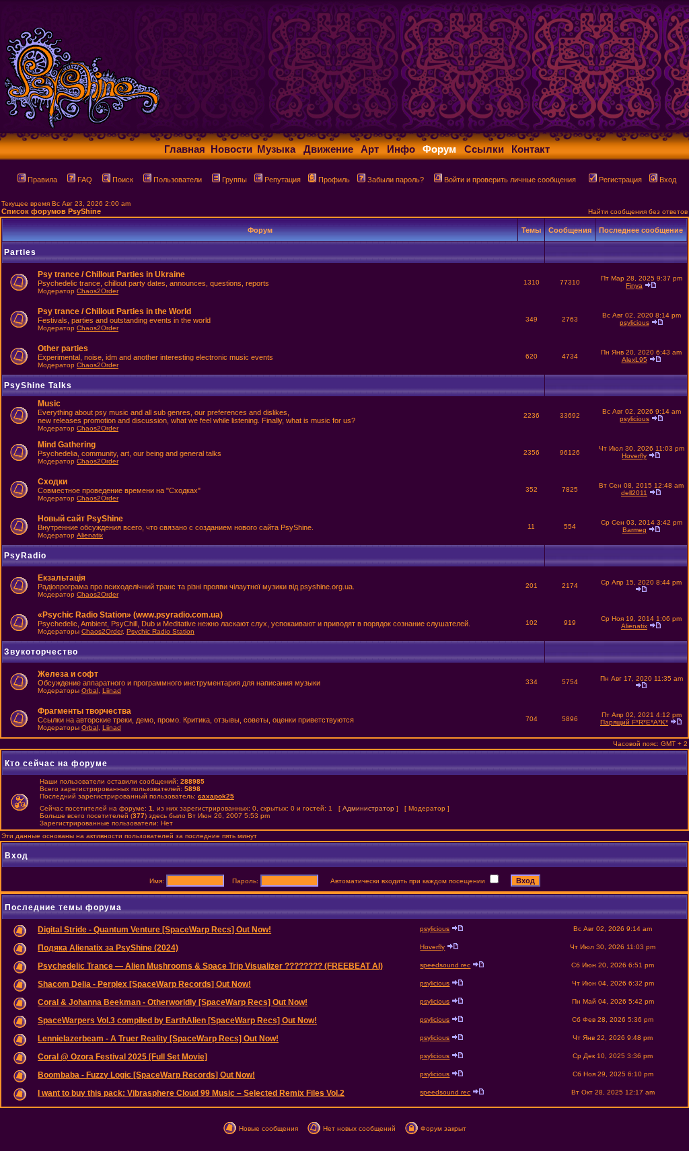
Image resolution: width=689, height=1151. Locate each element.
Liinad (111, 690)
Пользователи (177, 180)
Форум (439, 149)
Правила (42, 180)
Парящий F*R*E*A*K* (634, 722)
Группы (234, 180)
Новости (231, 149)
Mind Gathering (67, 444)
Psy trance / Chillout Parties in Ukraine (111, 274)
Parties (20, 252)
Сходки (52, 481)
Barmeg (634, 529)
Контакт (530, 149)
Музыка (276, 149)
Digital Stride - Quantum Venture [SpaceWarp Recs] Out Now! (154, 929)
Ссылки (484, 149)
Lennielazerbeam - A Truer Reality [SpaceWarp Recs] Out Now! (158, 1038)
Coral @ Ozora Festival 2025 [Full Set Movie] (122, 1057)
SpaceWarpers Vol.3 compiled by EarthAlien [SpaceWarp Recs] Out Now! (177, 1020)
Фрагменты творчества (84, 711)
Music (49, 403)
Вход (667, 180)
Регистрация (620, 180)
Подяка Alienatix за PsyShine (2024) (108, 948)
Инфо (401, 149)
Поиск (122, 180)
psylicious (634, 322)
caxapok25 (216, 796)
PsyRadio (25, 555)
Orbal (89, 690)
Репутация (282, 180)
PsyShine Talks (38, 385)
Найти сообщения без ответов (638, 211)
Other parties (63, 348)
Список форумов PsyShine (51, 211)
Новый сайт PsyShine (80, 518)
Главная (184, 149)
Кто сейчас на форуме (56, 763)
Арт (370, 149)
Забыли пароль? (395, 180)
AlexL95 (634, 359)
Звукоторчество (41, 652)
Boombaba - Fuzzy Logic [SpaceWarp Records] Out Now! (146, 1075)
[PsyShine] (266, 129)
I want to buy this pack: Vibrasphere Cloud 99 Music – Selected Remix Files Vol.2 (191, 1093)
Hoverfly (634, 455)
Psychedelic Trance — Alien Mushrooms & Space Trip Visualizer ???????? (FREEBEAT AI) (210, 966)
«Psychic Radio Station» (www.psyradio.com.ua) (130, 615)
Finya (634, 285)
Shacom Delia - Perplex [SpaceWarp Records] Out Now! (144, 984)
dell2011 (634, 492)
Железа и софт (68, 674)
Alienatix (90, 535)
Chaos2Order (97, 291)
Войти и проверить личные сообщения (510, 180)
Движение (328, 149)
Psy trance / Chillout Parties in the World (114, 311)
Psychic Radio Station (160, 631)
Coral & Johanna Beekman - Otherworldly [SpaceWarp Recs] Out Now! (172, 1002)
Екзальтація (61, 578)
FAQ (84, 180)
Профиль (334, 180)
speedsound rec (445, 965)
